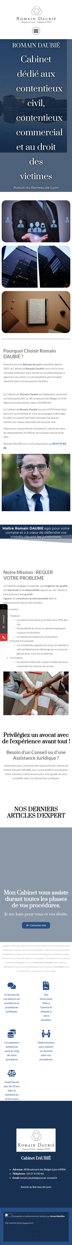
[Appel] (4, 637)
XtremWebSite (57, 1216)
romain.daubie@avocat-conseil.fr (38, 1177)
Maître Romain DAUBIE (43, 963)
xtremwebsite (58, 967)
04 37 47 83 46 (18, 963)
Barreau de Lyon (32, 364)
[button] (36, 31)
